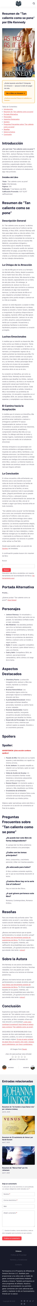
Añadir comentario (10, 1213)
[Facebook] (21, 1301)
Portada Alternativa (11, 114)
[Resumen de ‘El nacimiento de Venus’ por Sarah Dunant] (18, 1125)
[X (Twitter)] (24, 1301)
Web (5, 1206)
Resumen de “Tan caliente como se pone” (18, 112)
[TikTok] (33, 1301)
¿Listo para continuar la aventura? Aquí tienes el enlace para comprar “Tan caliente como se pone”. (17, 1024)
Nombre (7, 1194)
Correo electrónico (10, 1200)
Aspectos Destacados (11, 119)
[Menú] (3, 3)
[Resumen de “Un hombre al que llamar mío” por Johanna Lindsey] (18, 1094)
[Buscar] (34, 3)
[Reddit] (30, 1301)
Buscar (4, 561)
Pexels (24, 1049)
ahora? (22, 950)
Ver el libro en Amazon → (15, 93)
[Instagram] (24, 1304)
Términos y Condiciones (18, 1260)
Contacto (18, 1265)
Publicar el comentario (12, 1238)
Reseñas (7, 129)
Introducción (8, 109)
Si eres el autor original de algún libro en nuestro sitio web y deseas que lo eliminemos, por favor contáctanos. (18, 1041)
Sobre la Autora (9, 132)
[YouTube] (21, 1304)
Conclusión (8, 134)
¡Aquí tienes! (12, 600)
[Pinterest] (27, 1301)
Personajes (7, 117)
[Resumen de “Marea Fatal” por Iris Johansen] (18, 1155)
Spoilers (6, 122)
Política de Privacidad (18, 1255)
